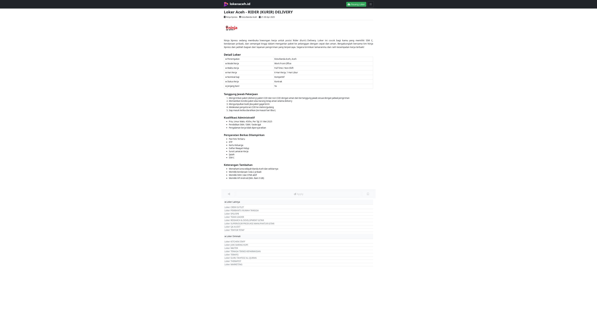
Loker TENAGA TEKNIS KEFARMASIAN (242, 251)
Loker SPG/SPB (231, 213)
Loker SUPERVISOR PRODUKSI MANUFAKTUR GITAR (249, 223)
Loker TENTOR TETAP (234, 230)
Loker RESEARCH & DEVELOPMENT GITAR (244, 220)
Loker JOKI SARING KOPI (236, 244)
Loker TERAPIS (231, 254)
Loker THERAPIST (232, 261)
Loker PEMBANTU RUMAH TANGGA (241, 210)
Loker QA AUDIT (232, 226)
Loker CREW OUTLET (234, 207)
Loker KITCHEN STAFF (234, 241)
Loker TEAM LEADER (234, 217)
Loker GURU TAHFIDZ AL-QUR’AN (240, 258)
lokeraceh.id (240, 4)
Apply (299, 194)
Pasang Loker (357, 4)
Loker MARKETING (233, 264)
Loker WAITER (231, 248)
